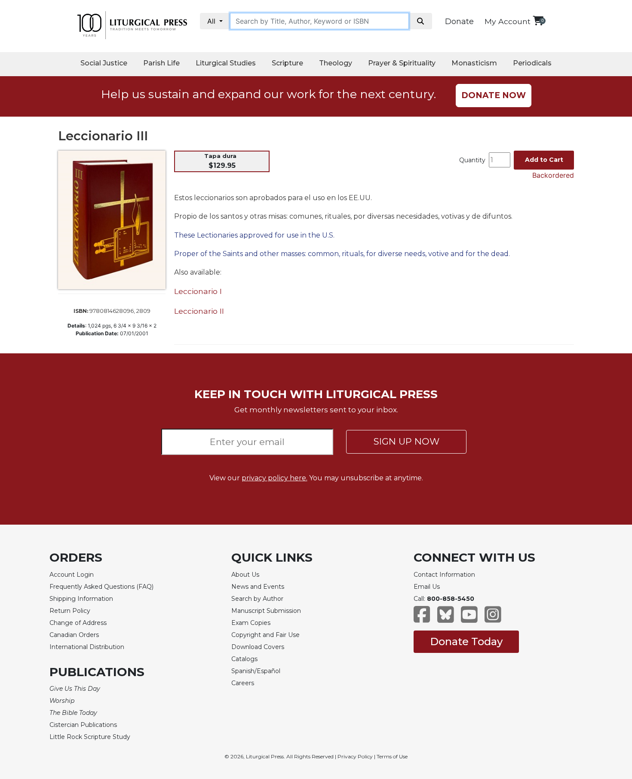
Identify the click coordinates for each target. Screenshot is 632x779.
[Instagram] (493, 618)
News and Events (257, 586)
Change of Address (78, 623)
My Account (508, 21)
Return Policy (69, 611)
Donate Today (466, 641)
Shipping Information (81, 599)
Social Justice (103, 63)
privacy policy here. (274, 478)
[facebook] (422, 618)
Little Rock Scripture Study (89, 737)
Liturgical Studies (226, 63)
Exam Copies (250, 623)
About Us (245, 574)
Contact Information (444, 574)
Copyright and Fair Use (265, 635)
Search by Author (257, 599)
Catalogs (244, 659)
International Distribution (86, 647)
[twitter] (445, 618)
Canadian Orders (74, 635)
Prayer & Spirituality (402, 63)
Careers (242, 683)
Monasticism (474, 63)
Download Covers (257, 647)
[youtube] (469, 618)
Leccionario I (198, 291)
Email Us (427, 586)
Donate (459, 21)
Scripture (287, 63)
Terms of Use (392, 756)
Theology (335, 63)
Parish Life (161, 63)
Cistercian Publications (83, 725)
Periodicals (532, 63)
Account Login (71, 574)
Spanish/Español (255, 671)
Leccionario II (199, 310)
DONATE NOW (493, 95)
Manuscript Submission (266, 611)
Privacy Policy (355, 756)
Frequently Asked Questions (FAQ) (101, 586)
